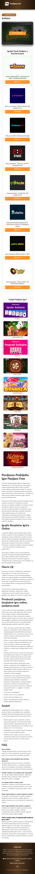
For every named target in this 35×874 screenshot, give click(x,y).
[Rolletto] (17, 212)
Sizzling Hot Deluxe (17, 467)
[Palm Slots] (17, 243)
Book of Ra (17, 411)
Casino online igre (17, 337)
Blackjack (17, 430)
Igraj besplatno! (17, 33)
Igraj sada (17, 81)
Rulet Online (17, 374)
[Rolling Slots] (17, 271)
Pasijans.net (15, 4)
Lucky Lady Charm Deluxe (17, 448)
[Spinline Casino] (17, 182)
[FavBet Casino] (17, 95)
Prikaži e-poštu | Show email (17, 863)
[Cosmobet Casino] (17, 125)
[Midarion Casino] (17, 66)
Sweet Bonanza (17, 393)
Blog (17, 866)
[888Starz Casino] (17, 153)
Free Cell (17, 355)
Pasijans (17, 318)
